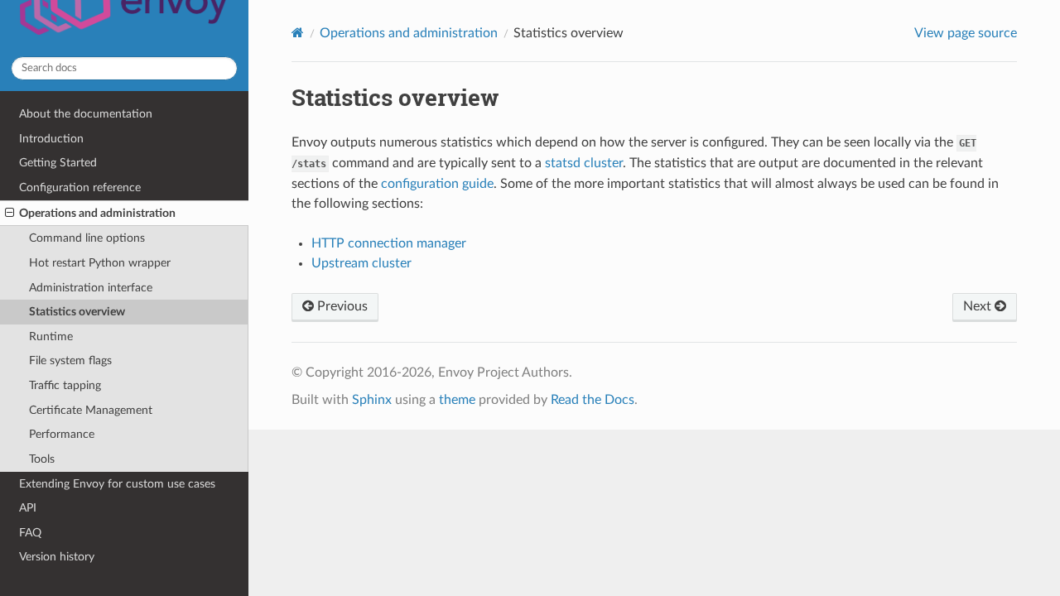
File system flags (70, 360)
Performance (61, 434)
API (27, 508)
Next (979, 306)
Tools (42, 459)
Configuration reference (80, 187)
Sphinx (372, 399)
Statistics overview (77, 311)
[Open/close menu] (9, 213)
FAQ (30, 532)
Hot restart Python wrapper (100, 263)
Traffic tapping (65, 385)
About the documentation (85, 114)
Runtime (51, 336)
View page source (965, 33)
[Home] (298, 33)
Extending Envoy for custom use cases (117, 484)
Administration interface (90, 287)
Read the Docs (592, 399)
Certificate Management (90, 410)
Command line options (87, 238)
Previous (341, 306)
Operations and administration (97, 213)
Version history (56, 556)
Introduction (51, 138)
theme (457, 399)
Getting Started (58, 162)
